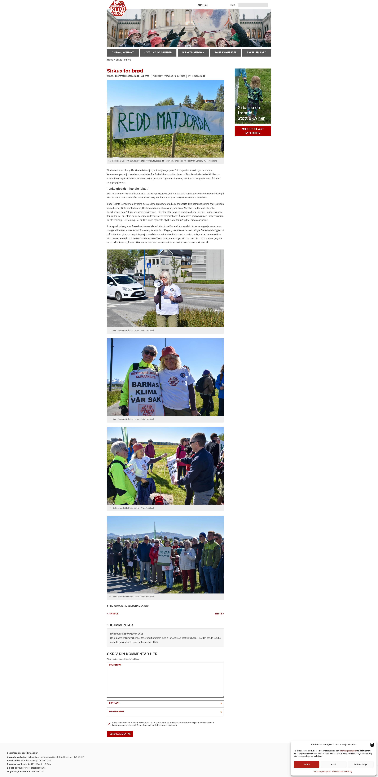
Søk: (233, 5)
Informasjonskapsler (322, 772)
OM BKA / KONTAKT (123, 52)
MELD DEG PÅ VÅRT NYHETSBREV (253, 131)
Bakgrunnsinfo (256, 52)
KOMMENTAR (115, 665)
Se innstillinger (361, 764)
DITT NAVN (114, 703)
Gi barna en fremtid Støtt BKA (251, 113)
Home (110, 59)
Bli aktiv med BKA (193, 52)
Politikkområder (225, 52)
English (202, 5)
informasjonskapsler (348, 751)
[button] (372, 744)
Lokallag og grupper (158, 52)
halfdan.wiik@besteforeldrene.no (56, 757)
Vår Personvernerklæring (342, 772)
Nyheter (145, 76)
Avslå (333, 764)
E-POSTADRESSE (116, 711)
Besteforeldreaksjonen (127, 76)
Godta (307, 764)
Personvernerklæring (167, 725)
